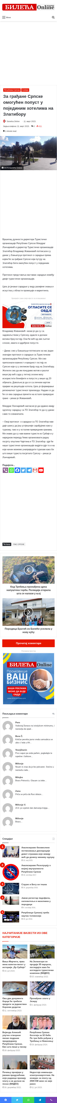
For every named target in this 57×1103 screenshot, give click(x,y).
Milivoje (19, 763)
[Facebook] (17, 470)
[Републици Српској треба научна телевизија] (10, 916)
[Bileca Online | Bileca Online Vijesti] (28, 7)
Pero (17, 722)
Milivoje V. (20, 804)
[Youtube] (41, 470)
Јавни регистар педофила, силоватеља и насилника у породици (36, 901)
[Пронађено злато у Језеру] (42, 988)
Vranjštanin (21, 750)
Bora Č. (19, 736)
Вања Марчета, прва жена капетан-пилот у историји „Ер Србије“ (14, 964)
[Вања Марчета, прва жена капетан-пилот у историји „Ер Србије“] (14, 952)
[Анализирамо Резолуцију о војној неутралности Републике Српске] (10, 872)
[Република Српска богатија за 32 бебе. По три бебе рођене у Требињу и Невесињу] (42, 1022)
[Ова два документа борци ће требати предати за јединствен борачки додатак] (14, 988)
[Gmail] (35, 470)
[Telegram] (29, 470)
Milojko (19, 777)
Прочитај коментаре (28, 643)
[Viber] (5, 470)
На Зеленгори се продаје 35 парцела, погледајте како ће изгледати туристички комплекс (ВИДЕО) (42, 967)
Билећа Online (13, 121)
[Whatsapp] (11, 470)
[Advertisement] (28, 54)
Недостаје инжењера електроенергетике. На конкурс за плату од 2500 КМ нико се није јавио (42, 1078)
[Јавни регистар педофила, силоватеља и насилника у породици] (10, 900)
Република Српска (12, 90)
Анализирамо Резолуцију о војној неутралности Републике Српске (36, 868)
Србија (25, 90)
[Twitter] (23, 470)
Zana (18, 791)
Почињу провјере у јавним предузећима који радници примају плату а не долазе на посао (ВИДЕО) (14, 1078)
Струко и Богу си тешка (34, 884)
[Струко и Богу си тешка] (10, 888)
